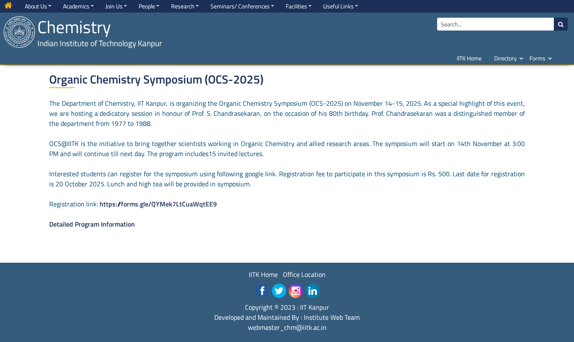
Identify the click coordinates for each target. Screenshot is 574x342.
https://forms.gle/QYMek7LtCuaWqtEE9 (158, 204)
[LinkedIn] (313, 291)
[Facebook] (262, 291)
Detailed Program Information (92, 224)
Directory (505, 58)
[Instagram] (296, 291)
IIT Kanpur (314, 307)
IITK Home (469, 58)
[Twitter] (279, 291)
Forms (537, 58)
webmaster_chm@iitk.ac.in (287, 327)
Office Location (304, 274)
